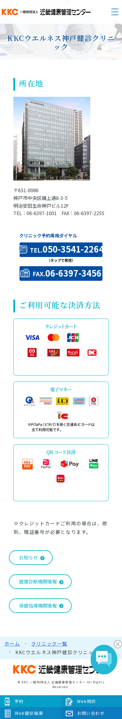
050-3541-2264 (66, 249)
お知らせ (28, 557)
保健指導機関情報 (38, 605)
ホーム (12, 643)
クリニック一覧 (49, 643)
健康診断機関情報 (38, 581)
